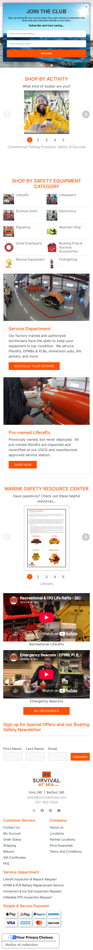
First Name (12, 748)
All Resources (46, 711)
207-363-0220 (46, 802)
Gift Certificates (14, 857)
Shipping (9, 845)
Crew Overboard (29, 243)
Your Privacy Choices (35, 937)
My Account (12, 833)
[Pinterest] (50, 810)
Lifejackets (67, 195)
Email (52, 748)
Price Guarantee (61, 845)
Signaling (23, 227)
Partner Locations (62, 839)
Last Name (35, 748)
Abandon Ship (70, 227)
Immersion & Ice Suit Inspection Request (32, 891)
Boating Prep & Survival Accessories (70, 247)
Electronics (67, 211)
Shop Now (22, 465)
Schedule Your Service (34, 366)
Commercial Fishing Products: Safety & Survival (46, 147)
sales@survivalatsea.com (46, 797)
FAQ (6, 863)
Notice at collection (21, 944)
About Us (57, 827)
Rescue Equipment (30, 259)
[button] (41, 65)
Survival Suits (26, 211)
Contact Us (11, 827)
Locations (57, 833)
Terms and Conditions (66, 851)
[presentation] (7, 114)
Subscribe (80, 756)
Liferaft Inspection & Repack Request (30, 879)
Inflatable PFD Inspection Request (27, 897)
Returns (8, 851)
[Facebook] (42, 810)
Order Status (12, 839)
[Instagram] (34, 810)
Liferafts (22, 195)
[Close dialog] (86, 6)
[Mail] (59, 810)
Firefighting (68, 259)
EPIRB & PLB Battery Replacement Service (33, 885)
